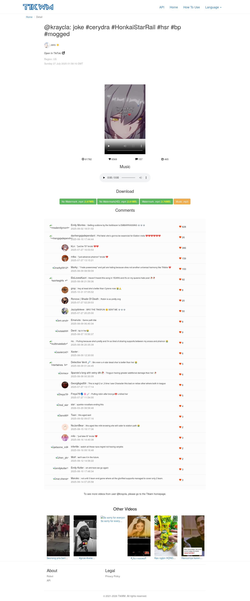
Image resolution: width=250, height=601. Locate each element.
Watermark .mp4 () (156, 201)
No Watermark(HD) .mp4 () (118, 201)
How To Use (191, 7)
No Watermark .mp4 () (78, 201)
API (161, 7)
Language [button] (212, 7)
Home (174, 7)
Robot (50, 576)
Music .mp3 (182, 201)
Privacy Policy (112, 576)
